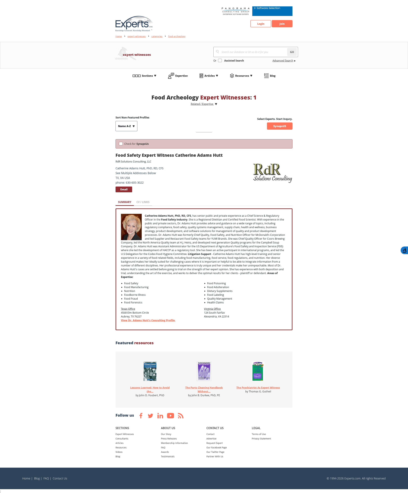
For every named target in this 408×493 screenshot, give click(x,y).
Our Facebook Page (216, 447)
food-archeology (176, 36)
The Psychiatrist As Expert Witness (258, 387)
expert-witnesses (136, 36)
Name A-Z (124, 126)
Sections (147, 75)
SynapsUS (279, 126)
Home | (27, 478)
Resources (242, 75)
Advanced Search (283, 60)
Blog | (38, 478)
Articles (209, 75)
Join (282, 24)
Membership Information (174, 443)
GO (292, 52)
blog (273, 75)
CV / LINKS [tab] (142, 202)
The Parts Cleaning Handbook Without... (204, 389)
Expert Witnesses (125, 434)
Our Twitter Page (215, 451)
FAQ (163, 447)
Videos (119, 451)
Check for (136, 144)
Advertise (211, 438)
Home (119, 36)
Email (123, 189)
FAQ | (47, 478)
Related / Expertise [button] (202, 104)
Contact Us (60, 478)
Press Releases (169, 438)
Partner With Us (214, 456)
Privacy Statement (261, 438)
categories (156, 36)
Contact (210, 434)
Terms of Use (259, 434)
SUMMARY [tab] (124, 202)
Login (260, 24)
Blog (118, 456)
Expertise (181, 75)
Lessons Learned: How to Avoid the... (150, 389)
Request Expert (214, 443)
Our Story (166, 434)
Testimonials (168, 456)
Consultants (122, 438)
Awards (165, 451)
